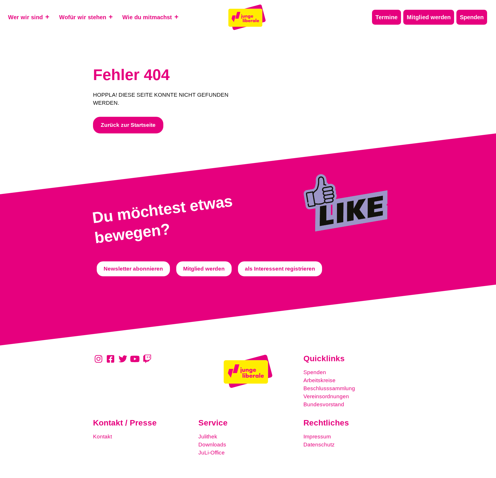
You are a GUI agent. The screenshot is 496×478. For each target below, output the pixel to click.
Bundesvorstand (323, 404)
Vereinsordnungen (326, 396)
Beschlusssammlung (329, 388)
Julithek (207, 437)
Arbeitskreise (319, 380)
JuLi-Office (211, 453)
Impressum (317, 437)
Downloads (212, 445)
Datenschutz (319, 445)
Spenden (314, 372)
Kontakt (102, 437)
